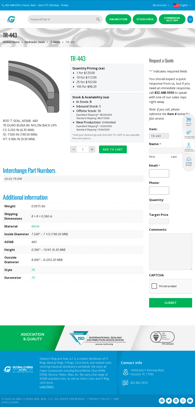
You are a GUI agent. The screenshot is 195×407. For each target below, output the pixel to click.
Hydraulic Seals (35, 42)
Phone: (154, 183)
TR (33, 270)
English (184, 5)
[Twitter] (169, 401)
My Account (160, 5)
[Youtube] (190, 401)
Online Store (11, 42)
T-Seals (55, 42)
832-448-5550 (13, 5)
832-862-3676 (139, 383)
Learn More (47, 386)
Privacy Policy (99, 399)
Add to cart (113, 149)
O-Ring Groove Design (189, 163)
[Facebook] (162, 401)
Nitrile (35, 226)
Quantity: (156, 200)
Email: (154, 165)
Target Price (158, 215)
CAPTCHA (156, 275)
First (152, 156)
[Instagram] (183, 401)
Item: (153, 129)
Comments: (158, 229)
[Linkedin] (176, 401)
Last (174, 156)
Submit (171, 303)
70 (33, 278)
